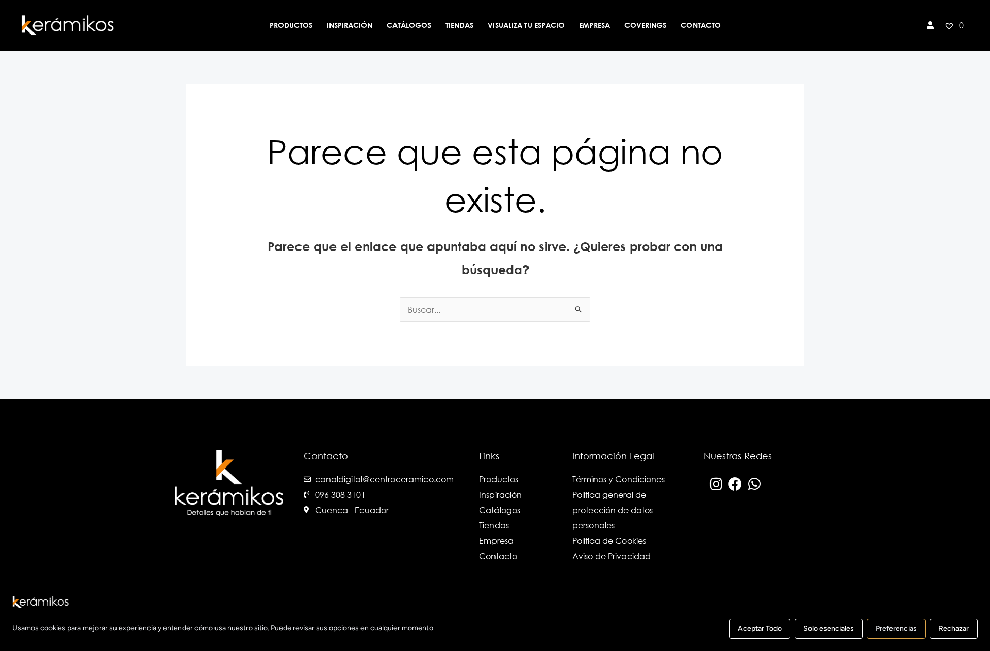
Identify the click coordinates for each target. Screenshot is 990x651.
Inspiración (349, 25)
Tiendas (459, 25)
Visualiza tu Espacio (526, 25)
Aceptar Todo (760, 628)
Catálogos (409, 25)
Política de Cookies (609, 540)
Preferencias (896, 628)
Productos (291, 25)
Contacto (701, 25)
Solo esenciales (828, 628)
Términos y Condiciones (618, 479)
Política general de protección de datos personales (612, 509)
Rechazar (953, 628)
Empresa (594, 25)
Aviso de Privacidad (611, 555)
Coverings (645, 25)
